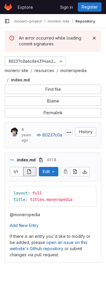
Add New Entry (24, 225)
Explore (25, 7)
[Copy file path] (41, 160)
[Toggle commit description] (69, 132)
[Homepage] (8, 7)
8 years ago (26, 134)
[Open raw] (75, 171)
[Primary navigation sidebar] (7, 21)
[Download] (85, 171)
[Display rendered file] (30, 171)
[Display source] (16, 171)
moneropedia (73, 70)
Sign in (66, 7)
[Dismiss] (94, 38)
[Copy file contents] (65, 171)
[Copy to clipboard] (89, 193)
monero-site (16, 70)
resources (44, 70)
